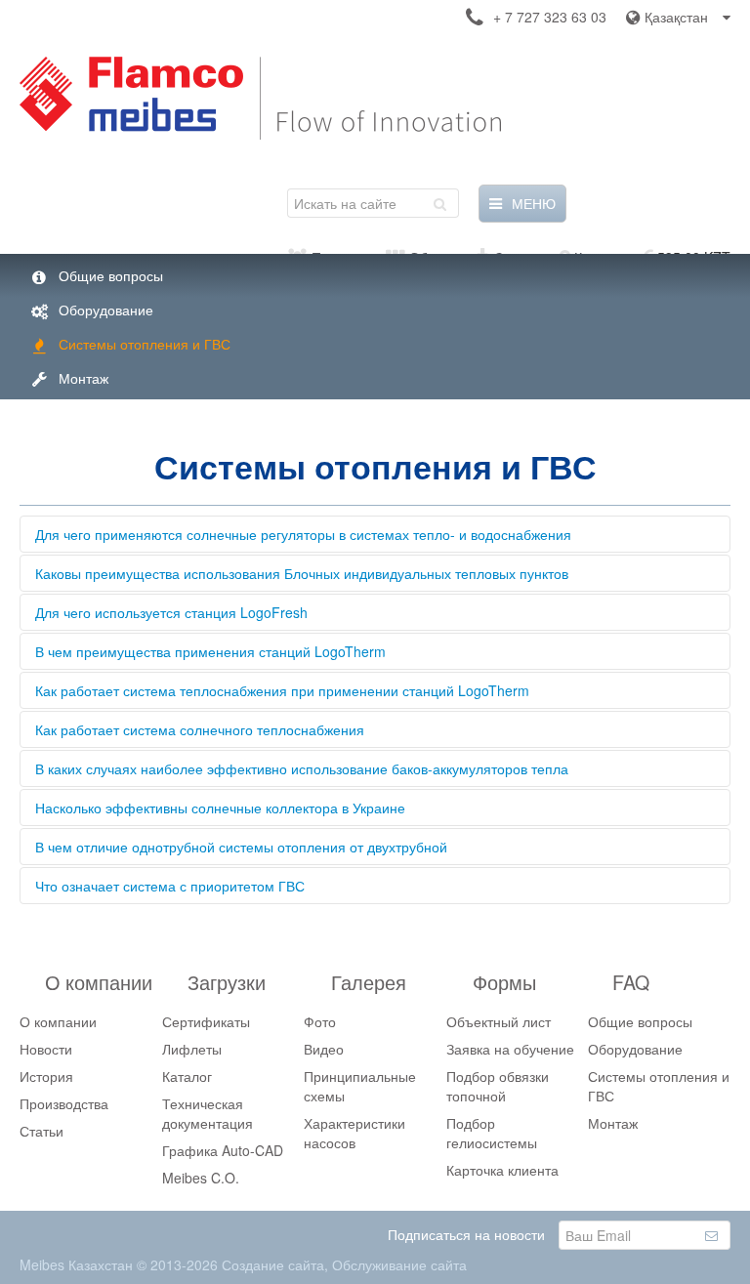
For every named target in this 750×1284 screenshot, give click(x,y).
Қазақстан (676, 16)
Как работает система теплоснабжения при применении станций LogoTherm (282, 690)
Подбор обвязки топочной (497, 1085)
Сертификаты (206, 1021)
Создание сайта (273, 1264)
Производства (64, 1103)
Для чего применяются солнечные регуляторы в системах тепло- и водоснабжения (303, 534)
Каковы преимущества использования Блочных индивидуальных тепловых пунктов (301, 573)
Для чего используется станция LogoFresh (171, 612)
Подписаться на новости (466, 1234)
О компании (58, 1021)
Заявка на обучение (510, 1048)
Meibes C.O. (200, 1177)
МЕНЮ (534, 203)
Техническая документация (207, 1113)
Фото (320, 1021)
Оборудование (106, 309)
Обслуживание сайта (399, 1264)
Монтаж (83, 378)
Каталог (187, 1076)
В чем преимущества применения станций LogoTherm (210, 651)
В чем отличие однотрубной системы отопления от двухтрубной (241, 846)
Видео (324, 1048)
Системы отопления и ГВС (144, 343)
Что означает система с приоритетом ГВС (170, 885)
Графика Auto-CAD (222, 1150)
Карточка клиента (502, 1170)
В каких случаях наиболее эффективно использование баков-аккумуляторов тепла (301, 768)
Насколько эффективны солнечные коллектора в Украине (220, 807)
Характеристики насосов (354, 1132)
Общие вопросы (111, 275)
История (46, 1076)
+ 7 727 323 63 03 (549, 16)
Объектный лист (498, 1021)
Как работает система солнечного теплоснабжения (199, 729)
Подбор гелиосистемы (491, 1132)
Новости (46, 1048)
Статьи (41, 1130)
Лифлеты (192, 1048)
